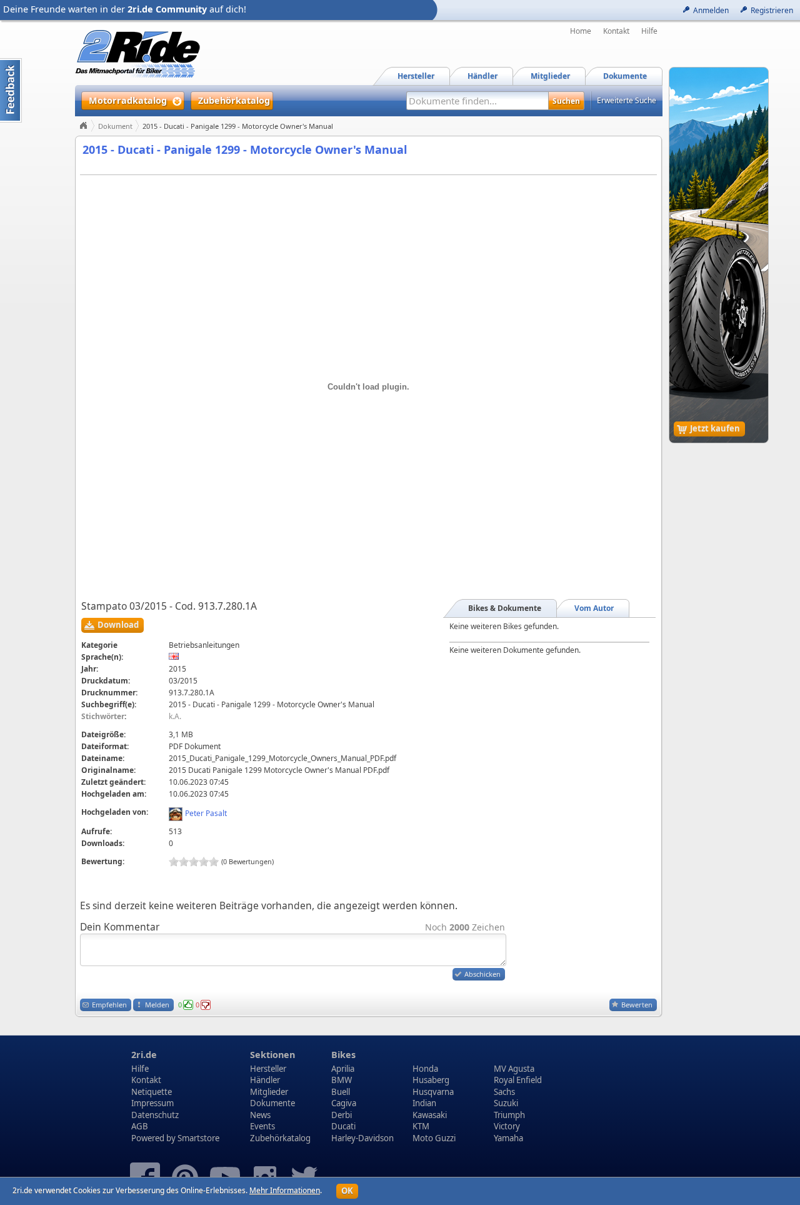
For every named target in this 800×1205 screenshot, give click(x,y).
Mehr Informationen (284, 1190)
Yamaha (508, 1138)
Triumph (509, 1115)
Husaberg (430, 1080)
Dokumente (272, 1103)
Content (11, 90)
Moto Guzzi (434, 1138)
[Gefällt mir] (188, 1005)
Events (262, 1126)
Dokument (115, 126)
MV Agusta (514, 1068)
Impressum (152, 1103)
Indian (424, 1103)
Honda (425, 1068)
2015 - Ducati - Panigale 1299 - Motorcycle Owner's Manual (244, 149)
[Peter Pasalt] (175, 813)
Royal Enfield (518, 1080)
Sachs (504, 1091)
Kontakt (616, 31)
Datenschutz (155, 1115)
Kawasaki (429, 1115)
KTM (420, 1126)
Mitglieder (269, 1091)
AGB (139, 1126)
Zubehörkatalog (280, 1138)
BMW (341, 1080)
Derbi (341, 1115)
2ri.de (144, 1055)
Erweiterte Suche (626, 100)
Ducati (343, 1126)
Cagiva (343, 1103)
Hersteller (268, 1068)
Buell (340, 1091)
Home (580, 31)
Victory (507, 1126)
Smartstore (198, 1138)
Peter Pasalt (206, 813)
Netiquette (151, 1091)
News (260, 1115)
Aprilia (342, 1068)
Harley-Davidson (362, 1138)
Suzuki (506, 1103)
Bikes (343, 1055)
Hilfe (649, 31)
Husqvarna (433, 1091)
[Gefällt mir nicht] (206, 1005)
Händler (265, 1080)
